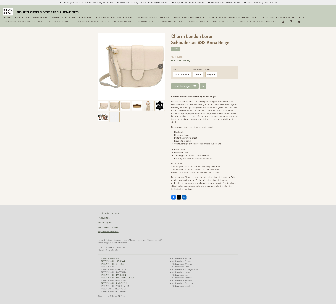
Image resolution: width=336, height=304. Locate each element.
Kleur (207, 69)
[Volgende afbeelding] (160, 66)
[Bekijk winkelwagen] (299, 22)
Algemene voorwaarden (108, 232)
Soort (175, 69)
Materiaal (197, 69)
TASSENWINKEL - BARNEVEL (113, 283)
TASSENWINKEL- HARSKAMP (113, 261)
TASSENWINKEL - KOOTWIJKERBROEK (117, 278)
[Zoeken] (291, 21)
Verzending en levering (108, 227)
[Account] (283, 22)
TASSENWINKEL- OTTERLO (112, 264)
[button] (103, 106)
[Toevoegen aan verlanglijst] (203, 86)
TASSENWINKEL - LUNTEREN (113, 275)
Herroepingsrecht (105, 222)
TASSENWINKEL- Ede (110, 258)
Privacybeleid (103, 218)
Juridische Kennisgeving (108, 213)
